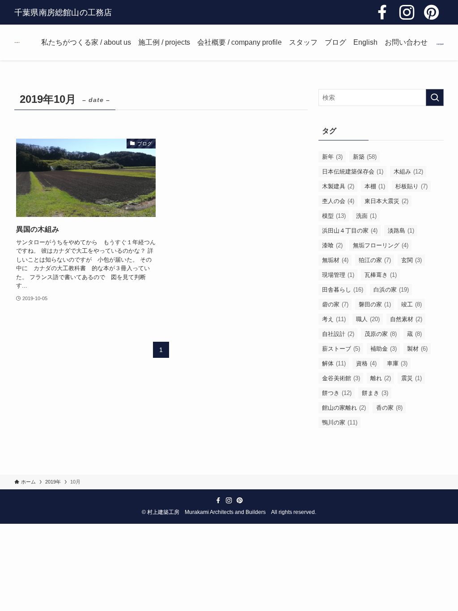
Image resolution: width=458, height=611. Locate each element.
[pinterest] (431, 12)
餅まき (375, 393)
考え (334, 319)
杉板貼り (411, 186)
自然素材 (406, 319)
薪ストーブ (341, 348)
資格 (366, 363)
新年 (332, 156)
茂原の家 (381, 334)
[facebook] (382, 12)
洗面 (366, 215)
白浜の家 (391, 289)
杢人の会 (338, 201)
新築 (365, 156)
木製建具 (338, 186)
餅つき (337, 393)
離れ (380, 378)
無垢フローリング (380, 245)
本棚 (375, 186)
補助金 (383, 348)
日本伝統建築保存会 (352, 171)
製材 (417, 348)
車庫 (397, 363)
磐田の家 (375, 304)
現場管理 (338, 275)
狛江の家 (375, 260)
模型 (334, 215)
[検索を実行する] (435, 97)
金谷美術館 (341, 378)
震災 (411, 378)
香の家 (389, 407)
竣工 (411, 304)
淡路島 (401, 230)
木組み (408, 171)
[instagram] (406, 12)
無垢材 (335, 260)
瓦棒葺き (381, 275)
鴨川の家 (339, 422)
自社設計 (338, 334)
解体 (334, 363)
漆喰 (332, 245)
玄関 (411, 260)
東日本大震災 (386, 201)
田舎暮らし (342, 289)
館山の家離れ (344, 407)
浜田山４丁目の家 (349, 230)
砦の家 (335, 304)
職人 (368, 319)
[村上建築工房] (17, 42)
